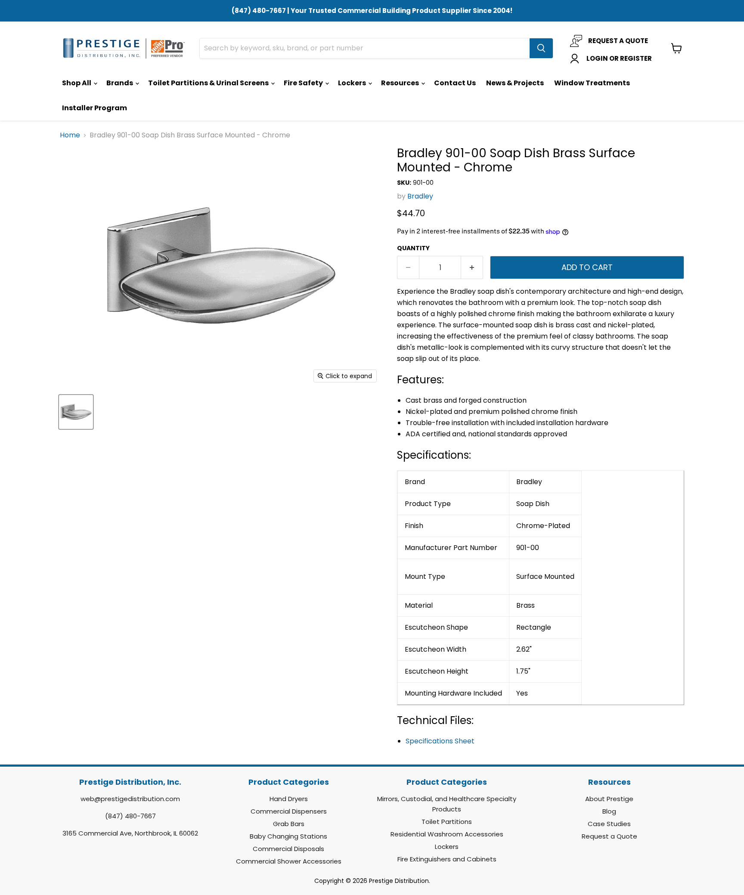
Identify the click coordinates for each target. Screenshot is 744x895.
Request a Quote (609, 836)
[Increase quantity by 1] (472, 268)
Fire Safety (304, 83)
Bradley (420, 196)
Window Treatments (592, 83)
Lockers (352, 83)
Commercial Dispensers (289, 811)
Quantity (413, 248)
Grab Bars (288, 823)
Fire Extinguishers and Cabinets (446, 859)
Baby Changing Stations (288, 836)
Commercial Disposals (288, 848)
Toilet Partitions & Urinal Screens (209, 83)
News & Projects (515, 83)
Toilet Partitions (447, 821)
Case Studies (609, 823)
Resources (400, 83)
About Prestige (609, 798)
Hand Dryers (289, 798)
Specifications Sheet (440, 741)
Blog (609, 811)
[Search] (541, 48)
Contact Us (455, 83)
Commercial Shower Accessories (288, 861)
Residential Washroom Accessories (447, 834)
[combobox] (365, 48)
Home (70, 135)
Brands (120, 83)
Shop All (77, 83)
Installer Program (94, 108)
